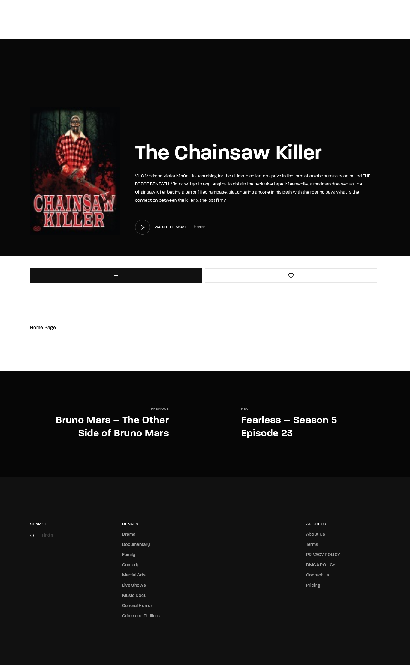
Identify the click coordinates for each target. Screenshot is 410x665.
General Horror (137, 606)
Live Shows (134, 585)
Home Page (43, 328)
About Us (315, 534)
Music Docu (134, 596)
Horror (199, 227)
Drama (129, 534)
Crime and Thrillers (141, 616)
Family (129, 555)
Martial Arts (134, 575)
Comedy (131, 565)
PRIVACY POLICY (323, 555)
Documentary (136, 545)
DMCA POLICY (321, 565)
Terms (312, 545)
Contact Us (318, 575)
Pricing (313, 585)
